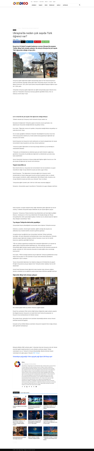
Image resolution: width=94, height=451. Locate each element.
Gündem (34, 5)
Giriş (31, 1)
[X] (34, 387)
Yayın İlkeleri (42, 1)
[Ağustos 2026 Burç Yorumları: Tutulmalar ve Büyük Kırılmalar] (35, 431)
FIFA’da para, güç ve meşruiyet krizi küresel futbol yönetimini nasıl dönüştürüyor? (34, 407)
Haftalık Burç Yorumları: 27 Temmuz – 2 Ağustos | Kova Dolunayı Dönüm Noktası (50, 438)
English (54, 1)
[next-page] (15, 442)
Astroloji (65, 5)
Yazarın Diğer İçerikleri (24, 392)
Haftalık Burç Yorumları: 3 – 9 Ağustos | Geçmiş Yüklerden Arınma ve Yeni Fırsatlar (50, 422)
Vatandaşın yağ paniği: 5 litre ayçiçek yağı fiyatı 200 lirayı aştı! (32, 356)
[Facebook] (23, 387)
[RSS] (32, 387)
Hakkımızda (35, 1)
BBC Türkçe (36, 353)
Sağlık (58, 5)
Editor (17, 39)
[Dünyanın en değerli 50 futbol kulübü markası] (20, 400)
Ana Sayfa (14, 28)
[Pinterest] (30, 387)
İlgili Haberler (16, 392)
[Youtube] (37, 387)
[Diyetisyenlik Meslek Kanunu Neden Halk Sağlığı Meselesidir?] (20, 431)
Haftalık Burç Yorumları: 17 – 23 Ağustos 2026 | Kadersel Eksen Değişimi (49, 407)
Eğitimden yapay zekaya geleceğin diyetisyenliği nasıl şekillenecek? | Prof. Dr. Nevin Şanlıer (34, 422)
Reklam (46, 1)
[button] (79, 5)
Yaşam (40, 5)
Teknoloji (51, 5)
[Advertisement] (47, 17)
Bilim (46, 5)
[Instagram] (25, 387)
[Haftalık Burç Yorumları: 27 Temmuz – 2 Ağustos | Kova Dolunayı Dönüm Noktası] (50, 431)
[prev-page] (13, 442)
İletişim (50, 1)
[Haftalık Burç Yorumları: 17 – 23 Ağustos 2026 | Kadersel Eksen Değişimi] (50, 400)
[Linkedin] (27, 387)
